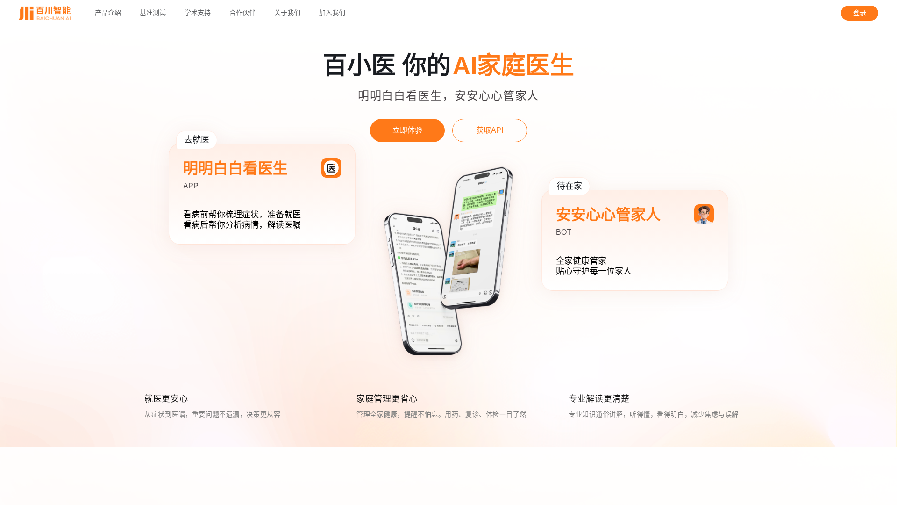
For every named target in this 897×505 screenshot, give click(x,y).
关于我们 (287, 13)
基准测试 (153, 13)
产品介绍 (108, 13)
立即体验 (407, 130)
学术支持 (198, 13)
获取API (489, 130)
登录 (859, 12)
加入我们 (332, 13)
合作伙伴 (242, 13)
